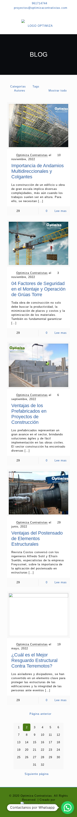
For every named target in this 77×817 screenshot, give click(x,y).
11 (50, 734)
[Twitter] (38, 13)
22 (42, 749)
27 (34, 757)
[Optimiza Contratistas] (38, 25)
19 (19, 749)
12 (58, 734)
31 (34, 764)
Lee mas (61, 211)
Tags (36, 86)
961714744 (39, 3)
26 (26, 757)
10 (42, 734)
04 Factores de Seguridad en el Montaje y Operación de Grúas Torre (38, 289)
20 (26, 749)
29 (50, 757)
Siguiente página (37, 774)
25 (19, 757)
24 (58, 749)
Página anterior (40, 713)
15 (34, 742)
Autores (19, 90)
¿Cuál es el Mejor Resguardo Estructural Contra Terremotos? (34, 660)
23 (50, 749)
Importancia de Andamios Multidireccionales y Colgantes (37, 171)
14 (26, 742)
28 (42, 757)
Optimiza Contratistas (32, 155)
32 (42, 764)
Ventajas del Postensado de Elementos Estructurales (37, 538)
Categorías (18, 86)
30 (58, 757)
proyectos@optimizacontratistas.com (40, 7)
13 (19, 742)
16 (42, 742)
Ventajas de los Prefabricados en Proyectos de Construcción (28, 414)
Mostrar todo (58, 90)
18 (58, 742)
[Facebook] (31, 13)
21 (34, 749)
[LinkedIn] (46, 13)
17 (50, 742)
